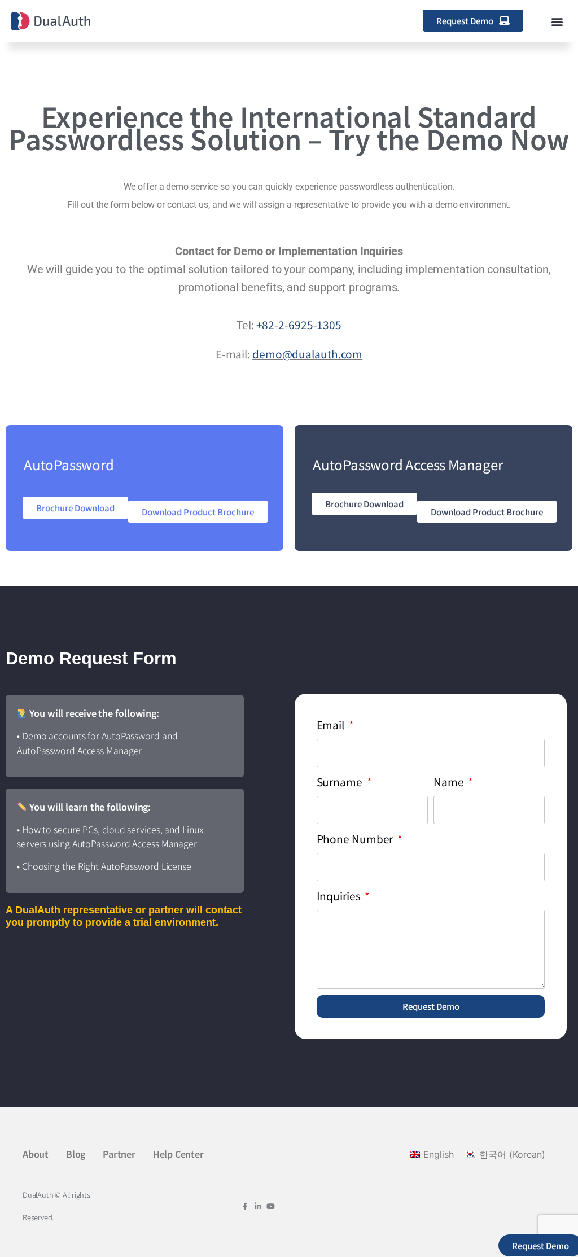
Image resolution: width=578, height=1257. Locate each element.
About (36, 1153)
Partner (119, 1153)
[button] (557, 21)
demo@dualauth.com (307, 353)
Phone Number (356, 838)
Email (332, 724)
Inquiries (340, 895)
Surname (341, 781)
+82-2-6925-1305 (299, 324)
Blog (75, 1153)
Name (450, 781)
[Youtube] (270, 1206)
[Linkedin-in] (257, 1206)
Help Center (178, 1153)
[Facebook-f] (244, 1206)
